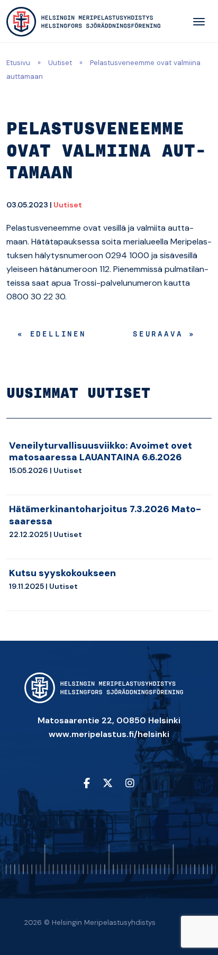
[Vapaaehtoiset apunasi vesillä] (83, 21)
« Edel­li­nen (51, 334)
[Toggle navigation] (199, 21)
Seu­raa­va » (164, 334)
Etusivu (18, 62)
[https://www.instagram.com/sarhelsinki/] (130, 783)
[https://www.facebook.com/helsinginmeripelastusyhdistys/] (86, 783)
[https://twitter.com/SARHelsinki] (107, 783)
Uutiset (60, 62)
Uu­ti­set (67, 205)
